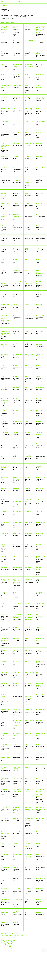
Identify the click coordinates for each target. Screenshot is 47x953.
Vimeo (14, 949)
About (10, 1)
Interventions (21, 1)
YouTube (19, 949)
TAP (2, 1)
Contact (44, 1)
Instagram (3, 949)
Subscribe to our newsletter (8, 940)
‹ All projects (4, 5)
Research (33, 1)
